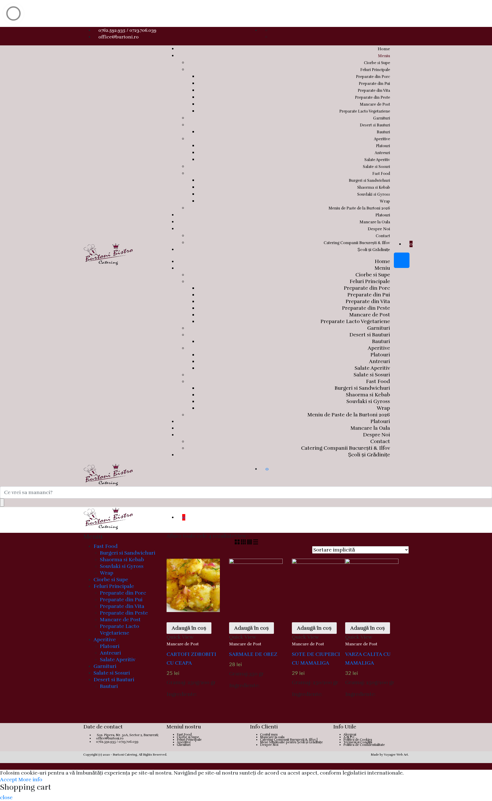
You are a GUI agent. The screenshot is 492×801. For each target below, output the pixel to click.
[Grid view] (238, 542)
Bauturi (383, 132)
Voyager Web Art (396, 754)
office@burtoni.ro (118, 37)
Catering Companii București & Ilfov (357, 243)
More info (30, 779)
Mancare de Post (375, 104)
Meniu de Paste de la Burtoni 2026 (359, 208)
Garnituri (381, 118)
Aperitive (382, 139)
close (6, 797)
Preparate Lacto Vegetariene (364, 111)
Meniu (384, 55)
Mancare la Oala (375, 222)
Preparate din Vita (374, 90)
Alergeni (349, 735)
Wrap (385, 201)
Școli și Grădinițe (373, 249)
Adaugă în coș (189, 628)
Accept (8, 779)
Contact (383, 236)
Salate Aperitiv (377, 159)
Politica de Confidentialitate (364, 745)
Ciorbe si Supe (377, 63)
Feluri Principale (375, 69)
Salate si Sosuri (376, 166)
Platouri (383, 146)
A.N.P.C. (349, 737)
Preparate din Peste (372, 97)
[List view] (255, 542)
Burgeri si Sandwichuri (369, 180)
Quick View (180, 637)
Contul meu (269, 735)
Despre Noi (379, 229)
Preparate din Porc (373, 76)
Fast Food (381, 173)
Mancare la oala (272, 737)
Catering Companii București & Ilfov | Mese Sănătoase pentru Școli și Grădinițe (291, 741)
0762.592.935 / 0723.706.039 (127, 30)
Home (384, 49)
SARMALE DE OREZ (253, 654)
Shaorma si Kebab (373, 187)
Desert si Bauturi (375, 125)
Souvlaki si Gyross (373, 194)
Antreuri (382, 153)
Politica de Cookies (357, 740)
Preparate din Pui (374, 83)
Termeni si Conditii (357, 742)
